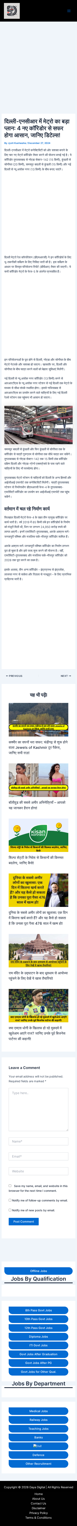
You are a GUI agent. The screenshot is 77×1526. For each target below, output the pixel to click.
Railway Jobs (39, 1420)
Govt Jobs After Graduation (38, 1354)
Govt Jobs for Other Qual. (38, 1372)
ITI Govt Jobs (38, 1345)
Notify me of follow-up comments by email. (40, 1200)
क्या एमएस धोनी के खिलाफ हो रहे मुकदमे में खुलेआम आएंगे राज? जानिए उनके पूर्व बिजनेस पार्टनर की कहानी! (37, 1033)
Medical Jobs (38, 1411)
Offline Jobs (38, 1271)
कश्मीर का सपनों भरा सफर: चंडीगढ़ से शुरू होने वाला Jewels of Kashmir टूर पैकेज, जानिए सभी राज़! (38, 747)
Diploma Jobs (38, 1336)
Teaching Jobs (38, 1429)
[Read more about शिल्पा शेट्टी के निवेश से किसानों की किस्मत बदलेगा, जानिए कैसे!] (38, 835)
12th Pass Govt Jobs (38, 1328)
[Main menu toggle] (69, 11)
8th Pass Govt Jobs (38, 1310)
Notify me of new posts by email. (33, 1210)
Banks (38, 1437)
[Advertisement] (38, 1487)
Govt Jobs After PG (38, 1363)
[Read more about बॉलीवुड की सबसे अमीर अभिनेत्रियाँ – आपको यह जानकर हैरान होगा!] (38, 780)
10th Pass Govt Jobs (38, 1319)
